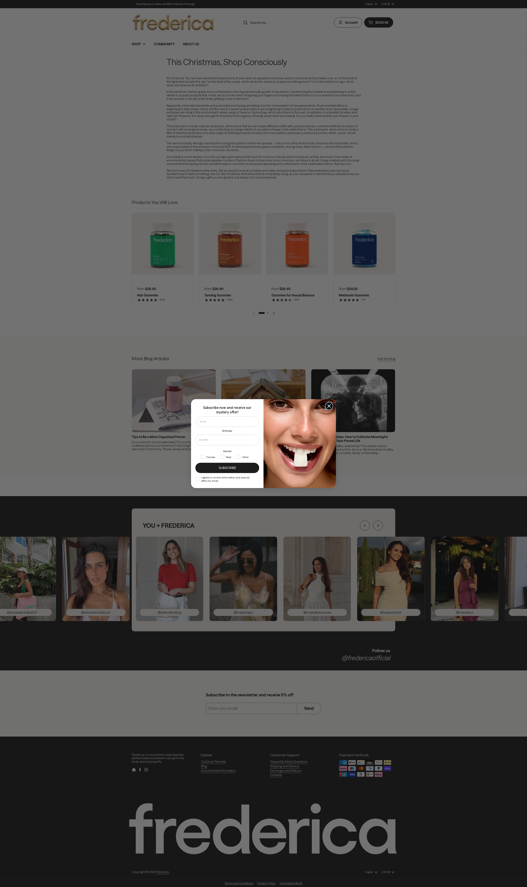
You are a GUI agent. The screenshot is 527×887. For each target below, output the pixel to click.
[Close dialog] (329, 406)
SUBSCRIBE (227, 468)
